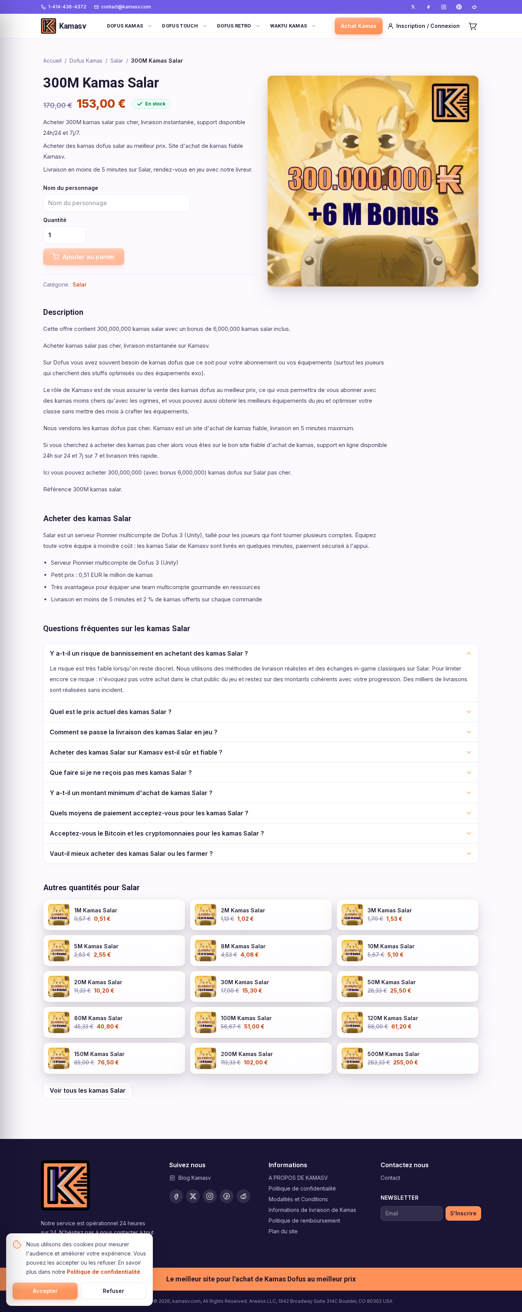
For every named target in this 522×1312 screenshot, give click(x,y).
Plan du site (283, 1231)
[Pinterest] (459, 7)
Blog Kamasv (194, 1177)
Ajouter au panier (88, 257)
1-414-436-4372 (67, 7)
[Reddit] (474, 7)
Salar (116, 60)
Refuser (113, 1291)
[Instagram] (444, 7)
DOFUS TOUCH (180, 26)
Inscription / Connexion (428, 26)
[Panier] (472, 26)
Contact (390, 1177)
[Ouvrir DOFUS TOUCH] (204, 26)
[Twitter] (413, 7)
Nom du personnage (70, 188)
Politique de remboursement (304, 1220)
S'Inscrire (463, 1213)
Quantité (54, 220)
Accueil (52, 60)
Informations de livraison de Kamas (312, 1210)
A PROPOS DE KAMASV (298, 1177)
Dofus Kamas (86, 60)
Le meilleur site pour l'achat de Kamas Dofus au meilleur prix (261, 1279)
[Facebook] (428, 7)
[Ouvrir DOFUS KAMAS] (149, 26)
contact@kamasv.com (126, 7)
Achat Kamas (358, 26)
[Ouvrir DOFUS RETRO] (258, 26)
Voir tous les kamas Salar (88, 1090)
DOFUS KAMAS (125, 26)
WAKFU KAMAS (288, 26)
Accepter (45, 1291)
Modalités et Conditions (298, 1199)
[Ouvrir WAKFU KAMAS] (313, 26)
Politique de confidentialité (302, 1188)
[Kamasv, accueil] (65, 1185)
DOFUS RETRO (234, 26)
